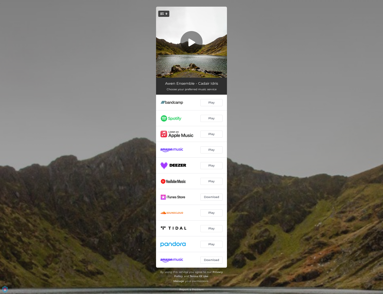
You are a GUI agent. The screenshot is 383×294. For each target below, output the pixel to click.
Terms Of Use (199, 276)
